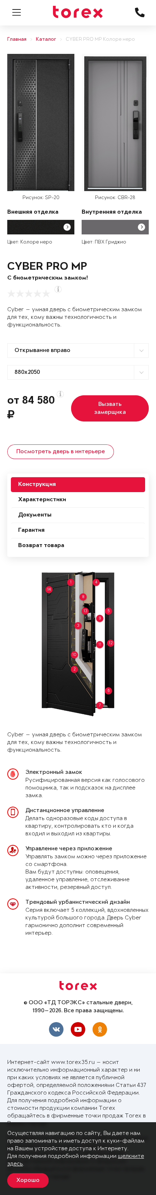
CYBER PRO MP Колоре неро (100, 39)
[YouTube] (78, 1029)
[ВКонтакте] (56, 1029)
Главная (16, 39)
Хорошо (28, 1180)
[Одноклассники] (100, 1029)
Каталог (46, 39)
